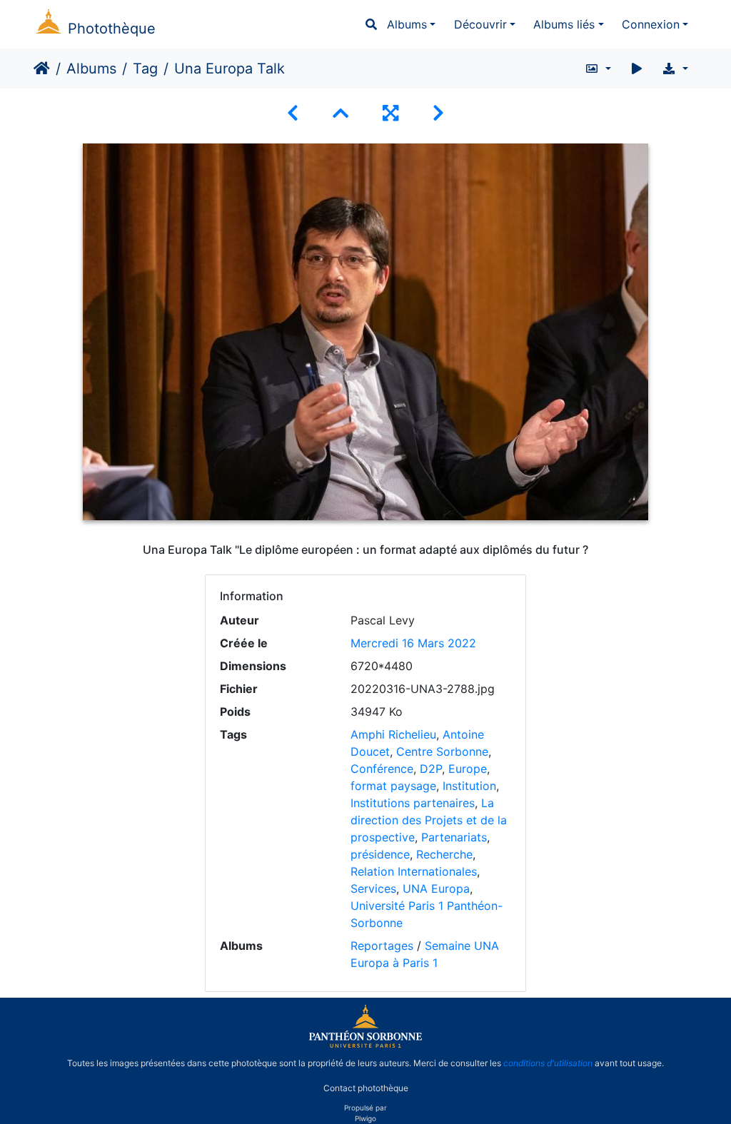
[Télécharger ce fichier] (674, 68)
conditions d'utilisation (548, 1063)
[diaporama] (636, 68)
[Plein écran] (390, 113)
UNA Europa (436, 888)
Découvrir (480, 24)
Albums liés (564, 24)
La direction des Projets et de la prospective (429, 820)
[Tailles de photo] (597, 68)
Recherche (444, 854)
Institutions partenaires (413, 803)
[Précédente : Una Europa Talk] (293, 113)
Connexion (651, 24)
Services (373, 888)
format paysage (393, 786)
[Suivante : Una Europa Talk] (438, 113)
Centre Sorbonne (442, 751)
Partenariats (454, 837)
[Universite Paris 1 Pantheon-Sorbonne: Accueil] (365, 1045)
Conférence (382, 768)
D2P (431, 768)
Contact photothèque (365, 1087)
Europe (467, 768)
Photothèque (112, 28)
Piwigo (365, 1118)
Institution (469, 786)
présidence (380, 854)
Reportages (382, 945)
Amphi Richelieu (393, 734)
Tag (145, 68)
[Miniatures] (341, 113)
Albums (407, 24)
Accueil (42, 68)
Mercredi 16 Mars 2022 (413, 643)
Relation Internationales (414, 871)
